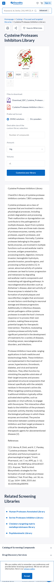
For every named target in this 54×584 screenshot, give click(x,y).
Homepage (9, 19)
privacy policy (29, 569)
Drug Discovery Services (14, 554)
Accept (27, 576)
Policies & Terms (8, 581)
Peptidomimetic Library (20, 533)
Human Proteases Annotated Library (27, 511)
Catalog (19, 19)
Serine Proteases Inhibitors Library (26, 517)
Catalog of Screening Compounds (18, 547)
